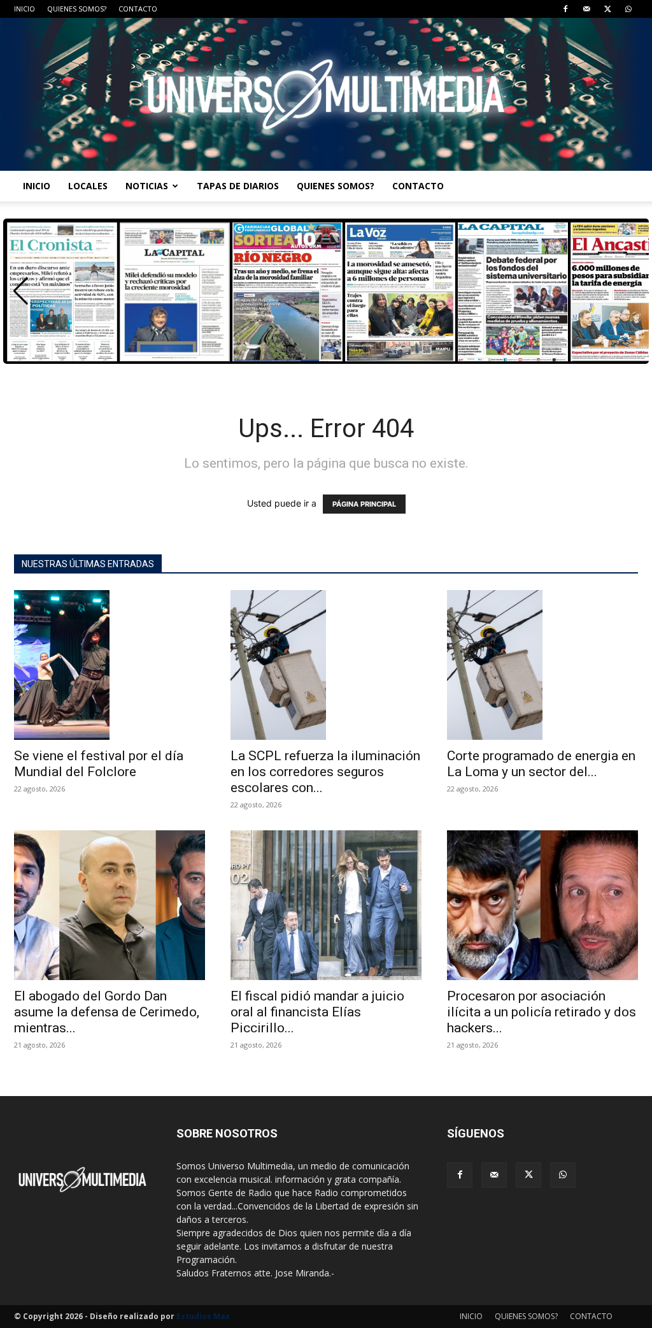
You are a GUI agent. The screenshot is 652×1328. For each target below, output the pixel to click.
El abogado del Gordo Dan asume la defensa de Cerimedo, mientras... (106, 1012)
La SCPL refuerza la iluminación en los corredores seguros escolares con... (325, 771)
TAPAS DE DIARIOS (238, 186)
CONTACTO (137, 8)
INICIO (24, 8)
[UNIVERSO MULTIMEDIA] (326, 94)
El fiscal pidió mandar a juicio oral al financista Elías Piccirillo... (317, 1012)
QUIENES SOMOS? (76, 8)
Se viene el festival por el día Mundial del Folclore (98, 763)
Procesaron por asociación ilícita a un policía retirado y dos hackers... (541, 1012)
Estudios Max (203, 1316)
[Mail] (586, 9)
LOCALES (88, 186)
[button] (20, 291)
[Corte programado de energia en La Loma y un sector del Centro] (542, 665)
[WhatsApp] (628, 9)
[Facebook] (565, 9)
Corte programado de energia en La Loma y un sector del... (541, 763)
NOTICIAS (146, 186)
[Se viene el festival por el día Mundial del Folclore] (109, 665)
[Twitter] (607, 9)
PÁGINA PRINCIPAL (364, 504)
